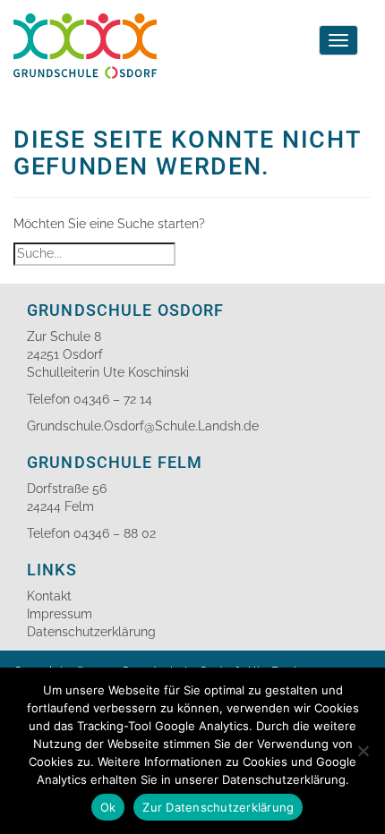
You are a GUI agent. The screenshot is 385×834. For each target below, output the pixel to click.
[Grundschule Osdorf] (85, 22)
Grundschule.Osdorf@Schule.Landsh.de (143, 426)
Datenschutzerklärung (91, 632)
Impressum (59, 614)
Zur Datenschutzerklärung (218, 807)
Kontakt (49, 596)
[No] (363, 751)
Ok (108, 807)
